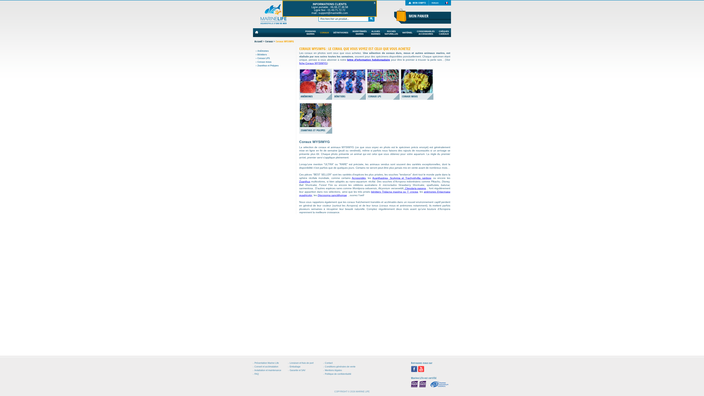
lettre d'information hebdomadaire (368, 59)
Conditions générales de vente (340, 366)
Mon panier (418, 16)
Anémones (263, 51)
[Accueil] (274, 14)
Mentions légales (333, 370)
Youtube (421, 369)
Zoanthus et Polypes (268, 65)
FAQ (256, 374)
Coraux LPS (263, 58)
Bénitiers (262, 54)
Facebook (414, 369)
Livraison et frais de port (302, 363)
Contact (329, 363)
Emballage (295, 366)
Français (435, 3)
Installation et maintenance (267, 370)
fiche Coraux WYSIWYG (313, 63)
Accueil (258, 41)
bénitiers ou (394, 191)
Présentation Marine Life (266, 363)
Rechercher (372, 19)
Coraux (269, 41)
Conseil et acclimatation (266, 366)
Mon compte (419, 2)
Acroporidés (359, 178)
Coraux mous (264, 62)
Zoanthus (304, 181)
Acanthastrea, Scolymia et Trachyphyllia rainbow (401, 178)
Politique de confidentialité (338, 374)
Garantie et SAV (297, 370)
